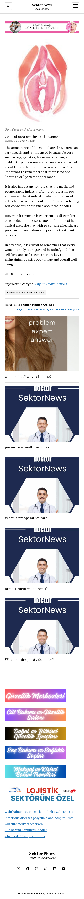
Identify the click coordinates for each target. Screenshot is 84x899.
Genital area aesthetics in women (25, 292)
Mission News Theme (30, 893)
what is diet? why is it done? (25, 836)
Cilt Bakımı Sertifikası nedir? (26, 830)
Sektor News (42, 5)
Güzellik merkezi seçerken (24, 824)
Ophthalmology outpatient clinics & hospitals (39, 811)
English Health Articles (51, 283)
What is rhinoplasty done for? (29, 659)
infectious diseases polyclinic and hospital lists (39, 818)
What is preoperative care (26, 517)
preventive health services (27, 447)
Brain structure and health (27, 588)
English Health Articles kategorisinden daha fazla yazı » (48, 309)
